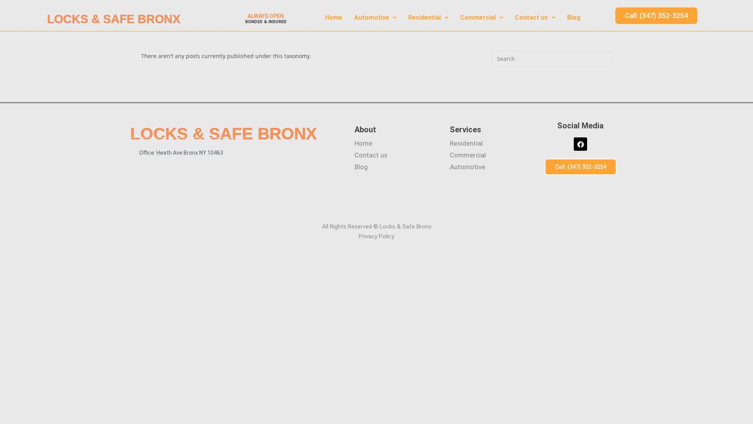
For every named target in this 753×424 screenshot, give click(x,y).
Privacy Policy (376, 236)
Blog (573, 17)
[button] (375, 18)
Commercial (478, 17)
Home (333, 17)
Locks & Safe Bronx (113, 19)
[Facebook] (580, 144)
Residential (424, 17)
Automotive (371, 17)
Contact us (531, 17)
